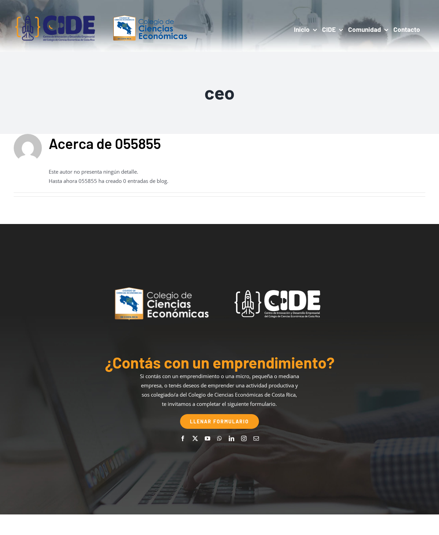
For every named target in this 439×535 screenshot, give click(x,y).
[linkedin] (231, 438)
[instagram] (244, 438)
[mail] (256, 438)
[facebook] (183, 438)
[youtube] (207, 438)
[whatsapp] (219, 438)
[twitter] (195, 438)
